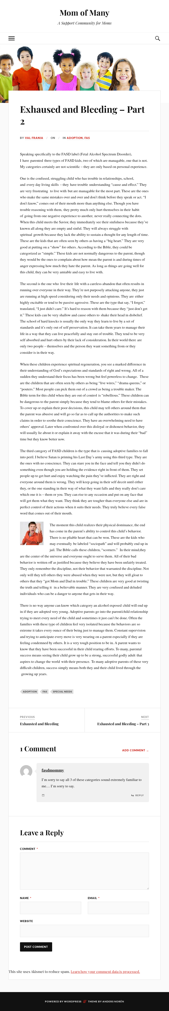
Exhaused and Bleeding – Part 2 (82, 115)
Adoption (75, 138)
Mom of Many (84, 12)
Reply (139, 795)
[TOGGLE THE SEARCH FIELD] (157, 38)
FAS (87, 138)
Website (26, 921)
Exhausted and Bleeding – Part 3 (123, 723)
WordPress (72, 1001)
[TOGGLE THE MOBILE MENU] (11, 38)
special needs (62, 691)
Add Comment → (135, 750)
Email (94, 898)
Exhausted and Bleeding (39, 723)
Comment (29, 848)
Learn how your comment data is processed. (105, 971)
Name (25, 898)
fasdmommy (53, 770)
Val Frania (34, 138)
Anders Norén (113, 1001)
